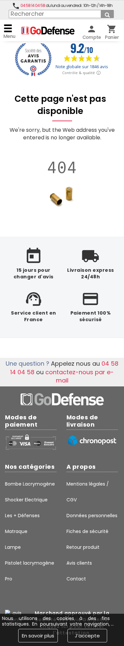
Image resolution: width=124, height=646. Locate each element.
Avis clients (79, 563)
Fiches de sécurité (87, 531)
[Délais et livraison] (92, 440)
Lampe (13, 547)
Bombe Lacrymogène (30, 484)
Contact (76, 579)
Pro (8, 579)
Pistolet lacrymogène (29, 563)
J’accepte (87, 635)
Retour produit (83, 547)
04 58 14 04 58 (33, 5)
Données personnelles (91, 515)
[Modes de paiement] (31, 442)
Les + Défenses (22, 515)
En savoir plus (38, 635)
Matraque (16, 531)
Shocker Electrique (26, 499)
